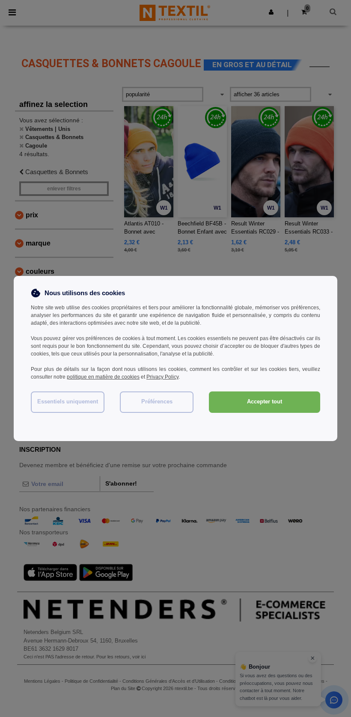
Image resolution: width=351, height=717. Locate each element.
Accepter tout (264, 402)
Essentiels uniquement (67, 402)
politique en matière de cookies (103, 377)
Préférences (157, 402)
